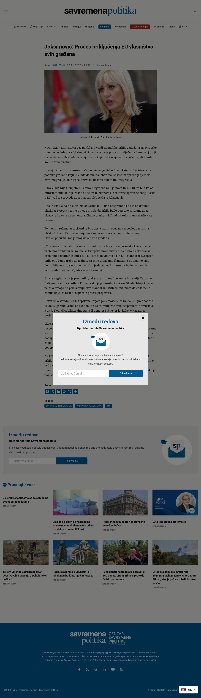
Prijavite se (126, 373)
